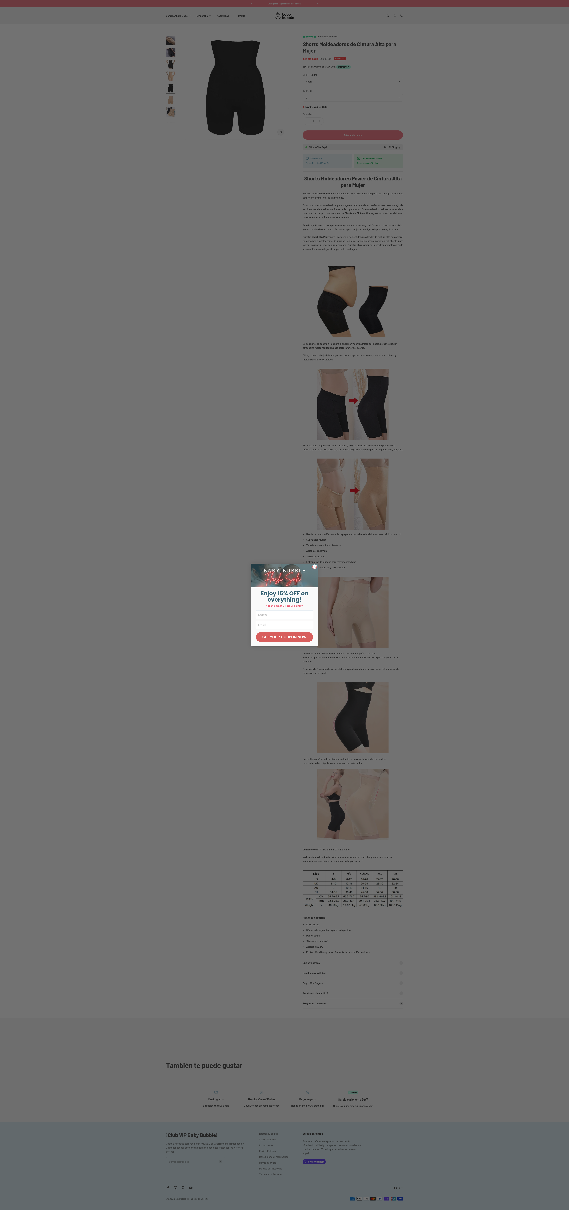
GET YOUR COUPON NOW (284, 637)
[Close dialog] (315, 567)
